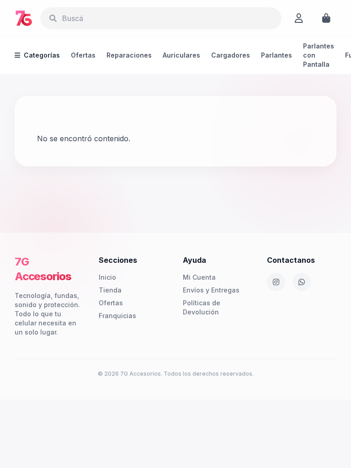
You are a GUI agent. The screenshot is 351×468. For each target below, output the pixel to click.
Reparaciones (129, 55)
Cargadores (230, 55)
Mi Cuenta (199, 277)
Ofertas (83, 55)
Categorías (42, 55)
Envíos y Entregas (211, 290)
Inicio (107, 277)
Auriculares (181, 55)
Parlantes (276, 55)
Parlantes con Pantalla (318, 55)
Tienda (110, 290)
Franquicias (117, 315)
